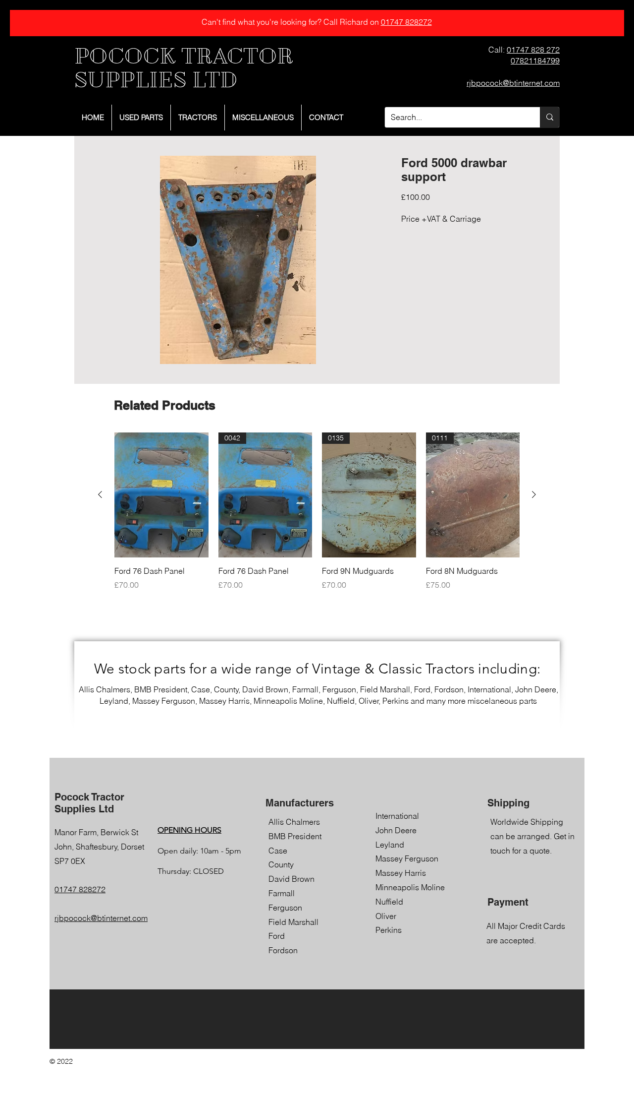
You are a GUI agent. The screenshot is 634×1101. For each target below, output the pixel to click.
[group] (317, 517)
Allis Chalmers (294, 822)
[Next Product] (534, 494)
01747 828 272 (533, 50)
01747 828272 (406, 22)
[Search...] (549, 117)
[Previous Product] (100, 494)
